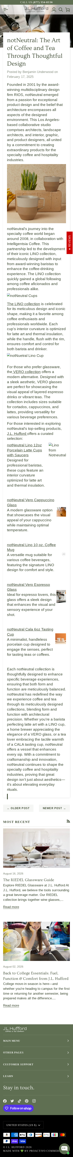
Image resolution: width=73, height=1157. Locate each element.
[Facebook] (5, 1101)
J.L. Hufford (17, 434)
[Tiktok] (19, 1101)
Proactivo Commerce (46, 1150)
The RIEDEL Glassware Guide (28, 880)
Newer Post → (54, 808)
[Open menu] (6, 9)
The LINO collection (23, 304)
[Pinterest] (26, 1101)
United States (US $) (21, 1125)
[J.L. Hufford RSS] (68, 821)
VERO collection (26, 372)
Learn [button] (8, 1076)
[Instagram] (34, 1101)
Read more (11, 907)
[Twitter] (12, 1101)
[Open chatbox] (64, 1148)
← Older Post (18, 808)
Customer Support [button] (18, 1064)
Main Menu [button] (11, 1040)
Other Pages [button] (13, 1052)
